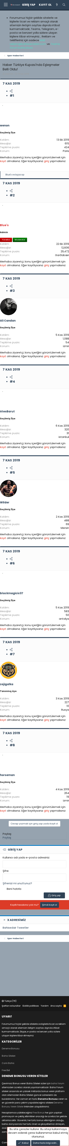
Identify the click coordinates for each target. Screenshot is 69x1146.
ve (14, 174)
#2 (12, 195)
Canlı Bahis (8, 1063)
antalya (64, 619)
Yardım (45, 1005)
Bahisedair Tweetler (16, 927)
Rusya (65, 710)
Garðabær (62, 255)
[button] (6, 5)
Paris (66, 151)
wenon (9, 73)
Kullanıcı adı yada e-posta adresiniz (26, 857)
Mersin (65, 528)
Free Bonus (38, 1112)
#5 (12, 472)
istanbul (64, 437)
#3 (12, 290)
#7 (12, 654)
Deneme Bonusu (10, 1048)
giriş (47, 161)
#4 (12, 381)
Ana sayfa (56, 1005)
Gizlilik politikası (30, 1005)
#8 (12, 745)
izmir (66, 346)
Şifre (5, 871)
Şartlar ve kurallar (11, 1005)
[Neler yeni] (56, 4)
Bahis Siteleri (8, 1055)
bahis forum (57, 1083)
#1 (12, 95)
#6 (12, 563)
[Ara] (64, 4)
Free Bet (6, 1070)
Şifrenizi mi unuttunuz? (17, 883)
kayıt (3, 161)
